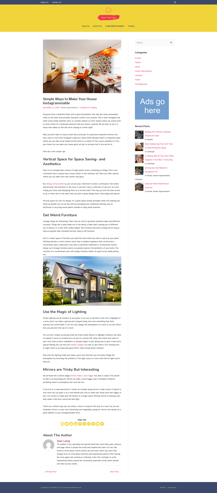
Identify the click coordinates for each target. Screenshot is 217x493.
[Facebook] (62, 424)
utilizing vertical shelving (55, 184)
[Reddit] (71, 424)
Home (137, 67)
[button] (175, 2)
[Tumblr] (93, 424)
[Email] (98, 424)
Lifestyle (97, 26)
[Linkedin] (76, 424)
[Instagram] (89, 424)
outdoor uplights (77, 344)
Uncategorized (141, 84)
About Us (44, 2)
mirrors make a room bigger (82, 375)
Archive (138, 58)
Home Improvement (114, 26)
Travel (131, 26)
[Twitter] (67, 424)
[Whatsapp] (84, 424)
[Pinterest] (80, 424)
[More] (102, 424)
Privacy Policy (171, 487)
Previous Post (50, 471)
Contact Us (56, 2)
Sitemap (162, 487)
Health (85, 26)
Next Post (115, 471)
